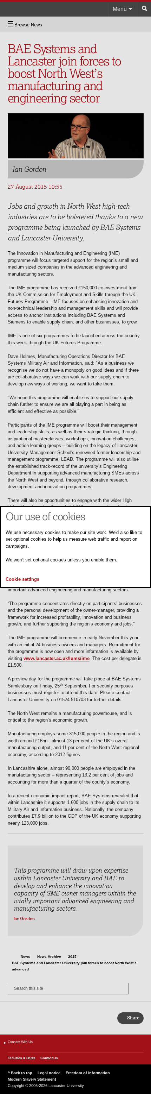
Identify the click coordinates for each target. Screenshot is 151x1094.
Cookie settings (22, 579)
